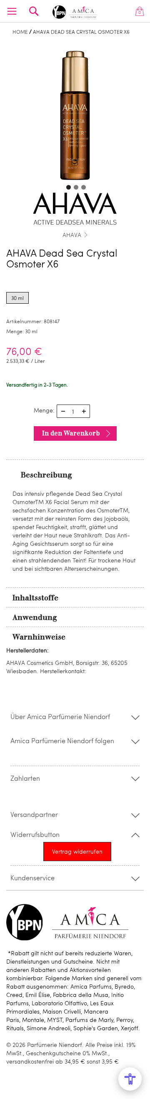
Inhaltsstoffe (35, 598)
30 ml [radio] (17, 298)
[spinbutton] (73, 411)
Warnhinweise (38, 637)
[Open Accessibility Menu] (130, 1079)
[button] (67, 186)
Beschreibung (46, 475)
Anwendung (34, 617)
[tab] (75, 475)
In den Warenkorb (71, 433)
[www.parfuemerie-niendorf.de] (75, 10)
